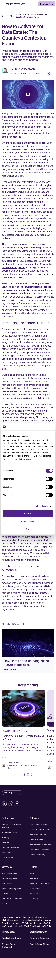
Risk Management (38, 834)
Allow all (28, 514)
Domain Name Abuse (39, 944)
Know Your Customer (39, 849)
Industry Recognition (11, 888)
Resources (34, 878)
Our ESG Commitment (12, 898)
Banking (5, 837)
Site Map (34, 893)
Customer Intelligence (39, 829)
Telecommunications (11, 847)
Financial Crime (36, 839)
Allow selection (28, 521)
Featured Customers (39, 883)
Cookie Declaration (38, 932)
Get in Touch (7, 857)
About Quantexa (9, 873)
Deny (28, 529)
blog (10, 16)
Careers (6, 893)
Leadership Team (10, 878)
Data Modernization (39, 824)
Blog (32, 873)
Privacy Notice (8, 932)
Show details (42, 506)
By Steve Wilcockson (22, 69)
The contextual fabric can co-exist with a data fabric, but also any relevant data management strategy (27, 556)
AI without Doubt (10, 832)
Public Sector (8, 852)
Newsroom (7, 883)
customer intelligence (13, 267)
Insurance (6, 842)
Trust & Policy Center (11, 938)
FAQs (4, 903)
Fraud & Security (37, 854)
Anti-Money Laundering (40, 844)
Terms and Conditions (39, 938)
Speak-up (34, 898)
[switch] (49, 479)
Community (35, 888)
